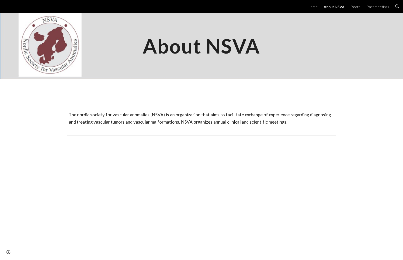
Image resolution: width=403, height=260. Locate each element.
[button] (397, 6)
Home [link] (312, 6)
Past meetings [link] (378, 6)
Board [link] (356, 6)
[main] (201, 46)
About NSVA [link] (334, 6)
